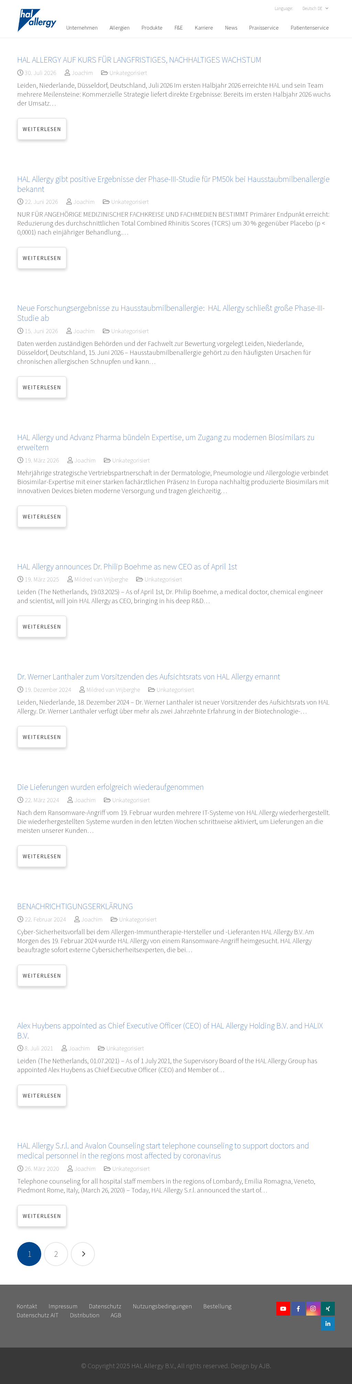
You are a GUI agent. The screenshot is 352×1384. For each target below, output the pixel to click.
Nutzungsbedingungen (162, 1306)
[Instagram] (313, 1309)
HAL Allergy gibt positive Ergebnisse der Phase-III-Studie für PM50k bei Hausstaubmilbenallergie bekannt (173, 184)
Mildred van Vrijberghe (101, 579)
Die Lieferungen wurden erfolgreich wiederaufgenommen (110, 787)
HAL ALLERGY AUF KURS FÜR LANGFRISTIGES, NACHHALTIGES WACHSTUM (139, 59)
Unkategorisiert (128, 73)
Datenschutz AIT (37, 1315)
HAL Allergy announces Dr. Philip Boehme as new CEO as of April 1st (127, 566)
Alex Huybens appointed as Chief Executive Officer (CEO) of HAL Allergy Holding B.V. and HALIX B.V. (170, 1030)
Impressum (62, 1306)
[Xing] (328, 1309)
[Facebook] (298, 1309)
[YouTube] (283, 1309)
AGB (116, 1315)
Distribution (84, 1315)
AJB (264, 1365)
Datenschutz (105, 1306)
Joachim (82, 73)
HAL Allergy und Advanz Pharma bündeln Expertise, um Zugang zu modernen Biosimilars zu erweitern (166, 442)
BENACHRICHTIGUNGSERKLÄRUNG (75, 906)
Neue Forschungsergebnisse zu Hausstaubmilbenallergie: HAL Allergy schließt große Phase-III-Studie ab (171, 313)
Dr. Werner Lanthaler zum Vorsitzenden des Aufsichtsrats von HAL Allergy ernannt (148, 676)
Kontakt (26, 1306)
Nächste (83, 1254)
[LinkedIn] (328, 1323)
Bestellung (217, 1306)
